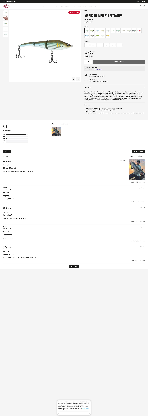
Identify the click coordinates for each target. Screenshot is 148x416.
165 (106, 45)
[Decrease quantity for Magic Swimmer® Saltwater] (86, 62)
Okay (74, 412)
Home (85, 10)
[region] (56, 131)
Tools (90, 6)
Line (73, 6)
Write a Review (140, 151)
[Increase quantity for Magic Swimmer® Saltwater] (91, 62)
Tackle (67, 6)
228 (119, 45)
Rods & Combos (81, 6)
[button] (73, 79)
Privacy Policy (85, 408)
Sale (103, 6)
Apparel (96, 6)
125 (93, 45)
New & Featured (48, 6)
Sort (132, 156)
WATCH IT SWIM (75, 12)
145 (100, 45)
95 (87, 45)
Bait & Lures (59, 6)
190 (113, 45)
